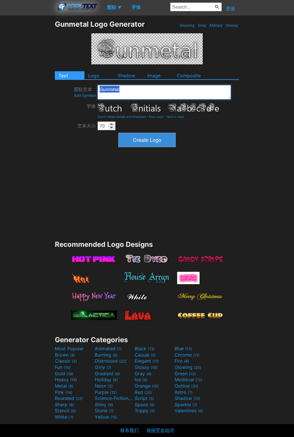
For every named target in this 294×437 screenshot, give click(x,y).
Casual (145, 355)
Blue (183, 348)
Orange (147, 386)
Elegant (147, 361)
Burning (106, 355)
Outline (186, 386)
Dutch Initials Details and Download (122, 116)
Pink (63, 392)
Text (63, 75)
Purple (106, 392)
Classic (66, 361)
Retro (184, 392)
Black (145, 348)
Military (216, 25)
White (64, 417)
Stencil (65, 410)
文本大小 (86, 126)
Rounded (69, 398)
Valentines (189, 410)
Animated (108, 348)
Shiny (104, 404)
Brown (65, 355)
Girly (103, 367)
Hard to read (175, 116)
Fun (63, 367)
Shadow (126, 75)
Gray (202, 25)
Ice (141, 379)
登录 (230, 8)
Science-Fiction (114, 398)
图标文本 (85, 92)
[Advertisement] (27, 106)
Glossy (232, 25)
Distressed (111, 361)
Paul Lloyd (156, 116)
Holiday (106, 379)
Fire (182, 361)
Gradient (107, 373)
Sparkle (186, 404)
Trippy (145, 410)
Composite (189, 75)
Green (185, 373)
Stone (104, 410)
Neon (104, 386)
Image (153, 75)
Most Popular (69, 348)
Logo (93, 75)
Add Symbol (85, 95)
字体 (91, 106)
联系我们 (129, 430)
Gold (64, 373)
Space (145, 404)
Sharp (64, 404)
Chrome (187, 355)
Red (143, 392)
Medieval (188, 379)
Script (144, 398)
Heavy (66, 379)
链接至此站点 (160, 430)
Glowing (187, 25)
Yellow (106, 417)
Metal (64, 386)
